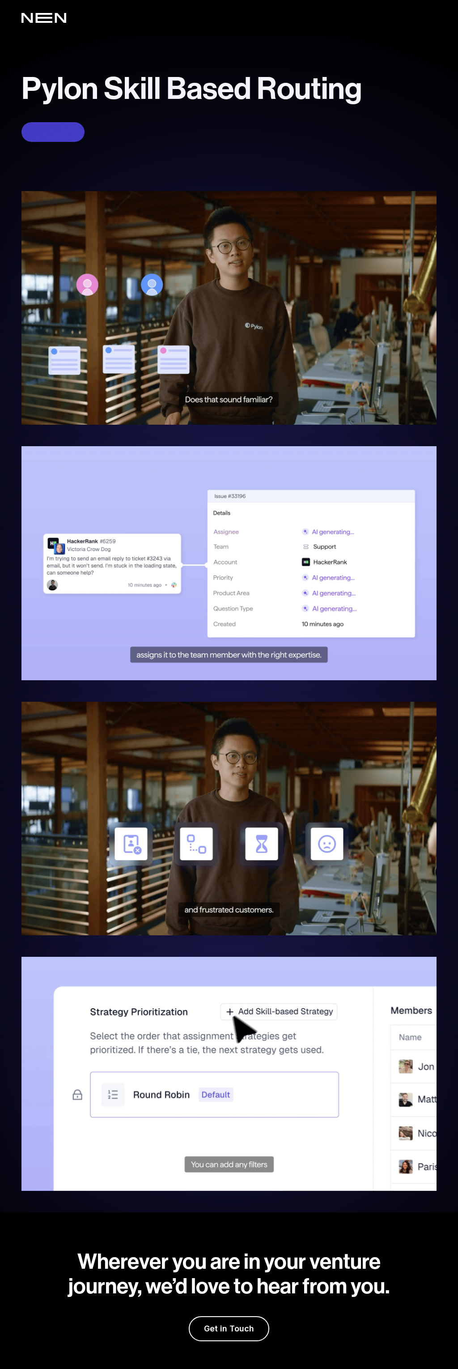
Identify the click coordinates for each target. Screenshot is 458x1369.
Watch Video (53, 131)
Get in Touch (229, 1328)
